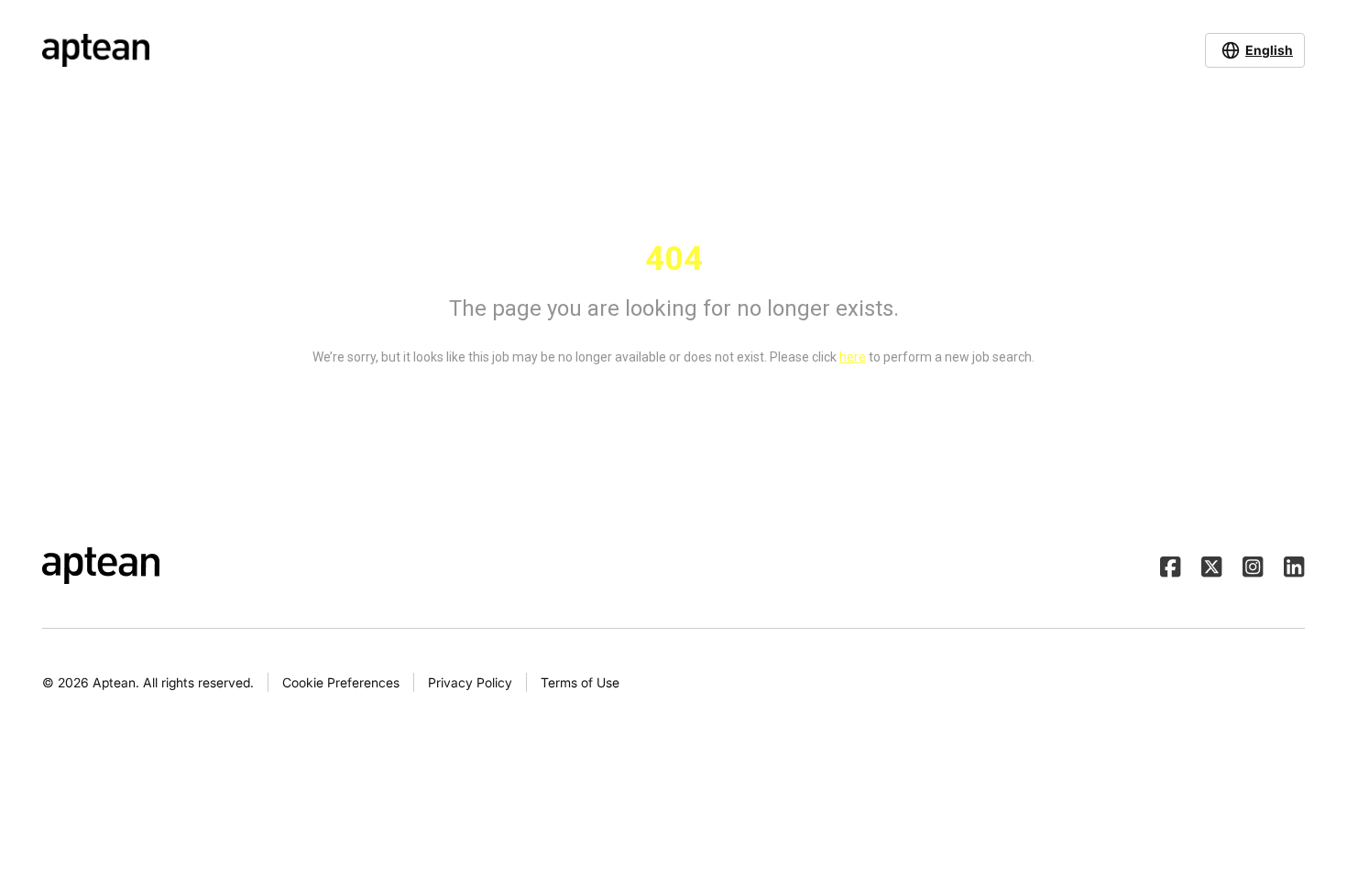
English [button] (1269, 50)
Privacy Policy (470, 682)
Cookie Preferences (341, 682)
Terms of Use (580, 682)
